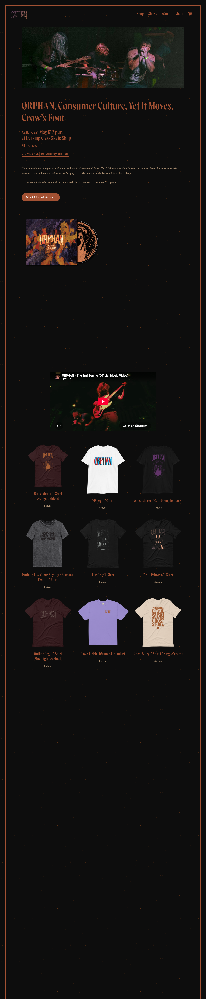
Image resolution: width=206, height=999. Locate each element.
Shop (140, 13)
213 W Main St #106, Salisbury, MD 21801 (45, 154)
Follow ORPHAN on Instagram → (40, 197)
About (179, 13)
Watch (166, 13)
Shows (152, 13)
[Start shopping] (190, 14)
